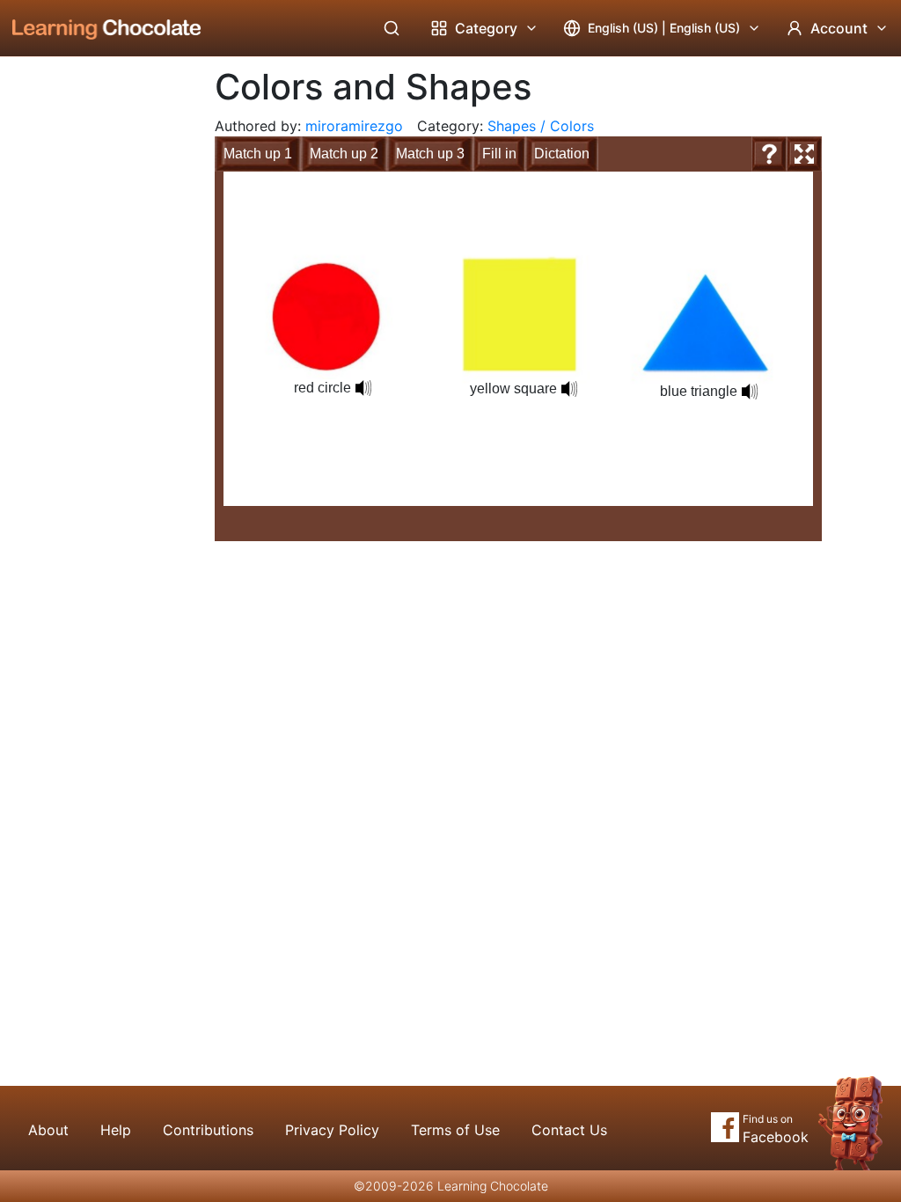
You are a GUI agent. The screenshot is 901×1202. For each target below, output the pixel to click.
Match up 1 (257, 153)
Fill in (499, 153)
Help (115, 1130)
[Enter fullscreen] (804, 154)
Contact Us (569, 1130)
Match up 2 (344, 153)
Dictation (562, 153)
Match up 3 (430, 153)
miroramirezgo (354, 126)
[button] (363, 388)
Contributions (208, 1130)
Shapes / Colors (540, 126)
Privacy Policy (332, 1130)
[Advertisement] (93, 348)
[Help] (769, 154)
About (48, 1130)
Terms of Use (455, 1130)
